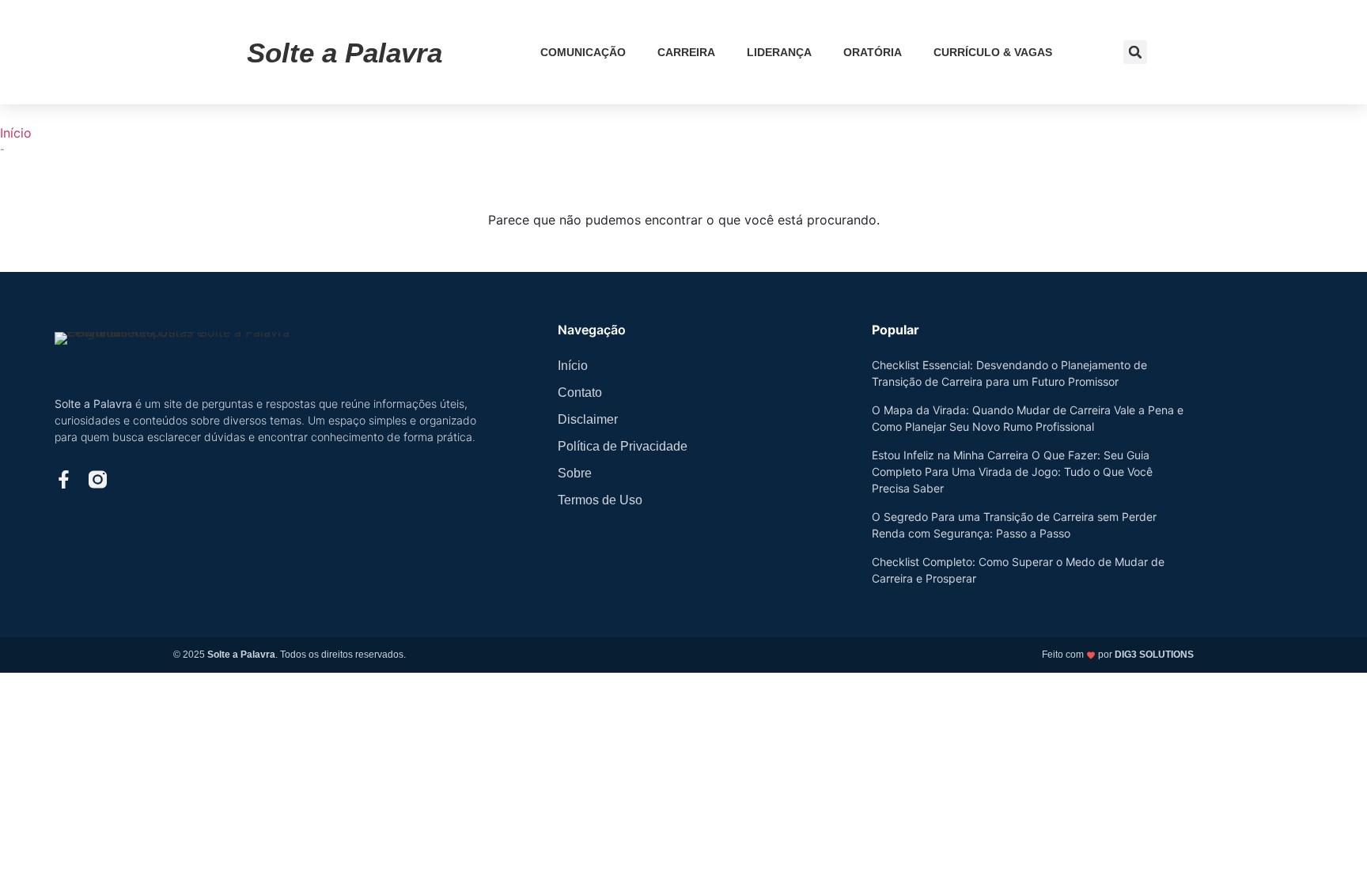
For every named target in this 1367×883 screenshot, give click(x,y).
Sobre (575, 473)
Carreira (686, 52)
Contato (580, 392)
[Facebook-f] (64, 479)
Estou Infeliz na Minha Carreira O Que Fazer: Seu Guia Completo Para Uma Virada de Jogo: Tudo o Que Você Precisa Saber (1012, 471)
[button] (1135, 52)
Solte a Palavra (344, 52)
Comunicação (583, 52)
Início (16, 133)
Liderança (779, 52)
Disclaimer (588, 419)
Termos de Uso (600, 500)
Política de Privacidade (622, 446)
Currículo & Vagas (992, 52)
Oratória (872, 52)
